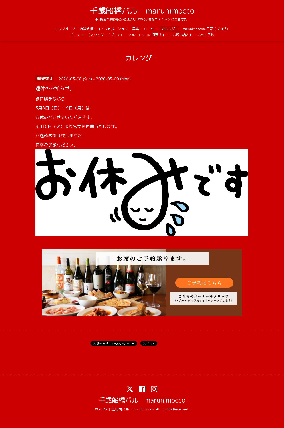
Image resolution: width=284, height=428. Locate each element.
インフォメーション (113, 29)
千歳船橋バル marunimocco (142, 10)
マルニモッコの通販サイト (148, 35)
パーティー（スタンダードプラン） (97, 35)
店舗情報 (86, 29)
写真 (135, 29)
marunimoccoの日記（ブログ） (206, 29)
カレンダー (170, 29)
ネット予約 (205, 35)
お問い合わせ (183, 35)
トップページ (65, 29)
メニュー (150, 29)
